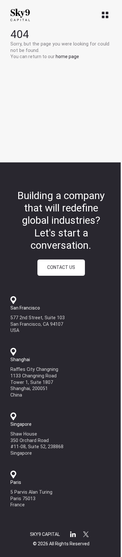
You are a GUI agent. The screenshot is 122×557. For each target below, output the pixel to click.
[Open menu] (105, 14)
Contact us (61, 267)
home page (67, 56)
